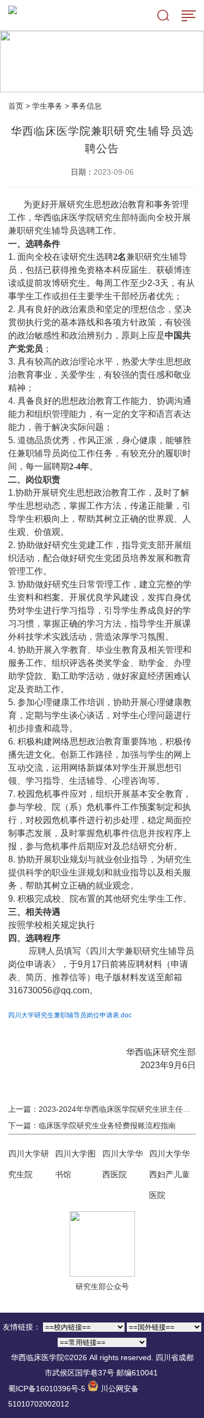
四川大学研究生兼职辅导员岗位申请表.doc (70, 1015)
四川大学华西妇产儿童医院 (169, 1174)
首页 (15, 106)
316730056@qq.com (48, 990)
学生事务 (47, 106)
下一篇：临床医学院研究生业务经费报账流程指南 (92, 1125)
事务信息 (86, 106)
